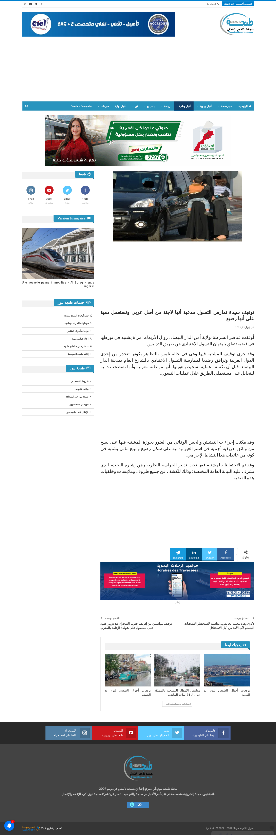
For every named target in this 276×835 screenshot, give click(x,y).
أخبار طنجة (227, 106)
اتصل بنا (211, 3)
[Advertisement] (138, 71)
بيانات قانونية (82, 389)
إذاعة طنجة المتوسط (78, 354)
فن (136, 106)
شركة (43, 828)
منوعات (105, 106)
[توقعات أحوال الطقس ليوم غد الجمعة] (128, 670)
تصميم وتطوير (54, 828)
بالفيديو (151, 106)
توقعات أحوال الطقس (77, 331)
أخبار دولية (120, 106)
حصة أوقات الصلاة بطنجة (76, 315)
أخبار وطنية (185, 106)
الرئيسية (243, 106)
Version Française (81, 106)
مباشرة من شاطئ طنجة (76, 346)
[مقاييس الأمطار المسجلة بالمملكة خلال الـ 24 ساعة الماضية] (177, 670)
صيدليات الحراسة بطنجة (76, 323)
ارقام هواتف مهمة (80, 338)
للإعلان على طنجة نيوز (77, 412)
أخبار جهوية (206, 106)
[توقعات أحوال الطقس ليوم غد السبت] (227, 670)
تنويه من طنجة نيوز (79, 404)
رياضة (167, 106)
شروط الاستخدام (79, 381)
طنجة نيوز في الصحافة (77, 396)
